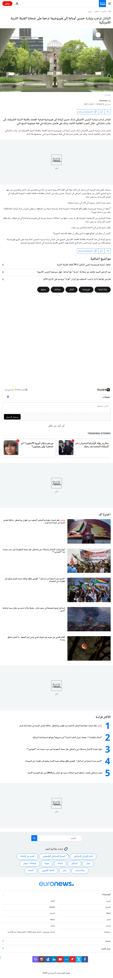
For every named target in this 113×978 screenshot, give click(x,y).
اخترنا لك (104, 515)
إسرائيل (74, 863)
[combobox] (56, 838)
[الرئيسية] (110, 11)
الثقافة (52, 919)
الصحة (30, 870)
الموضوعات (106, 894)
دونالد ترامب (80, 870)
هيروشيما (86, 289)
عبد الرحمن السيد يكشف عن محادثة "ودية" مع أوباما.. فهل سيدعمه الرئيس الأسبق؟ (74, 272)
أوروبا (108, 901)
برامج (53, 926)
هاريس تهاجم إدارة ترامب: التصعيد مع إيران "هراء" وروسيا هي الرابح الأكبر (77, 279)
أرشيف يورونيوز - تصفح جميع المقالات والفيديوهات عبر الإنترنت (31, 932)
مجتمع (43, 289)
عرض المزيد (106, 949)
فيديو (108, 926)
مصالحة (57, 289)
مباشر (7, 3)
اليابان (90, 12)
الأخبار (104, 12)
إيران (88, 863)
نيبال (65, 870)
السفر (109, 919)
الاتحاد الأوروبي (48, 870)
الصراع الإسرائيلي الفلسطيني (54, 856)
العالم (96, 12)
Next (108, 913)
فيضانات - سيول (29, 863)
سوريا (47, 863)
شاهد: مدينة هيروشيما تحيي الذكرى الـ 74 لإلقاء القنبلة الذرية (84, 264)
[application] (56, 60)
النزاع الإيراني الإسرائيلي (83, 856)
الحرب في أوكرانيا (27, 856)
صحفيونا (107, 932)
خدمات (108, 941)
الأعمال (108, 907)
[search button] (34, 838)
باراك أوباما (102, 289)
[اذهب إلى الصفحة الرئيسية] (102, 3)
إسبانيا (60, 863)
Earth (52, 907)
